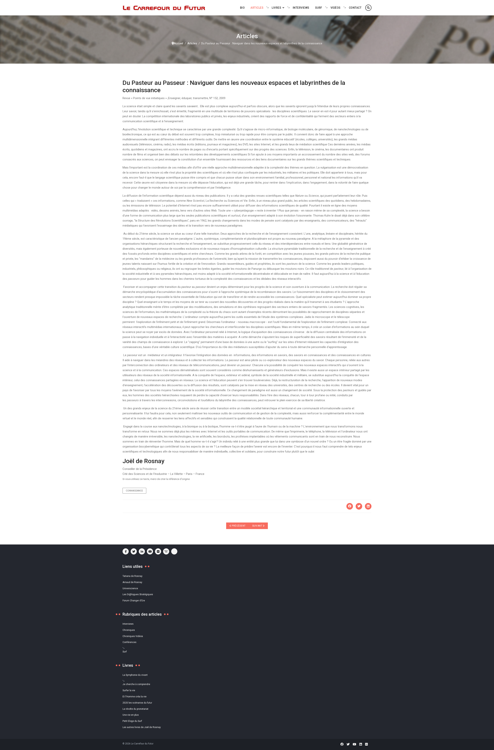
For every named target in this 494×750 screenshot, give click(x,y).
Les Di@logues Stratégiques (138, 594)
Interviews (301, 7)
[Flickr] (158, 551)
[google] (142, 551)
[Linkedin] (360, 744)
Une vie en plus (131, 715)
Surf (318, 7)
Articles (256, 7)
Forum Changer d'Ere (134, 600)
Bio (242, 7)
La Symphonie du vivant (135, 675)
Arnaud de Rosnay (132, 582)
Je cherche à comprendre (136, 684)
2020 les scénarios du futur (137, 702)
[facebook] (126, 551)
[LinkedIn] (368, 506)
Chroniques (129, 630)
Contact (355, 7)
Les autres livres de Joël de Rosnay (142, 727)
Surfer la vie (129, 690)
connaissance (134, 490)
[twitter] (134, 551)
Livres (276, 7)
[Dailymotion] (174, 551)
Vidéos (336, 7)
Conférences (129, 642)
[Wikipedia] (166, 551)
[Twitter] (359, 506)
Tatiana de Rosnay (132, 576)
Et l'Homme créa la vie (134, 696)
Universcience (130, 588)
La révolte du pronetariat (135, 709)
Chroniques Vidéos (133, 636)
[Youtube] (150, 551)
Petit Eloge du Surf (132, 721)
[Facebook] (349, 506)
